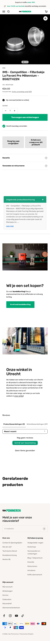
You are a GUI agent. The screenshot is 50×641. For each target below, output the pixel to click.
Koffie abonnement (34, 575)
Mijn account (7, 587)
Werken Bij (6, 559)
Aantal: (5, 106)
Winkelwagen (7, 591)
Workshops (31, 547)
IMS (3, 68)
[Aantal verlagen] (6, 110)
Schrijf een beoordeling (25, 443)
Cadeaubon (6, 599)
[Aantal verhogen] (15, 110)
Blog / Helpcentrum (34, 558)
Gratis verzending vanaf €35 (22, 91)
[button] (13, 142)
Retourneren (32, 566)
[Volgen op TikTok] (22, 615)
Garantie (30, 562)
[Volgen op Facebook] (4, 615)
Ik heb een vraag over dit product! (35, 142)
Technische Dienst (9, 551)
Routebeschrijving (9, 555)
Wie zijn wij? (7, 547)
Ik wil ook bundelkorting (20, 304)
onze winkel (18, 396)
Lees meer (10, 226)
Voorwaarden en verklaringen (33, 552)
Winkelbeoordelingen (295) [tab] (38, 424)
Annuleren (31, 570)
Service (5, 595)
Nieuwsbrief (7, 604)
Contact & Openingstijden (12, 543)
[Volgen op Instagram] (10, 615)
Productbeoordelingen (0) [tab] (14, 424)
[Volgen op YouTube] (16, 615)
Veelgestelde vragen (35, 543)
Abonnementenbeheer (11, 608)
